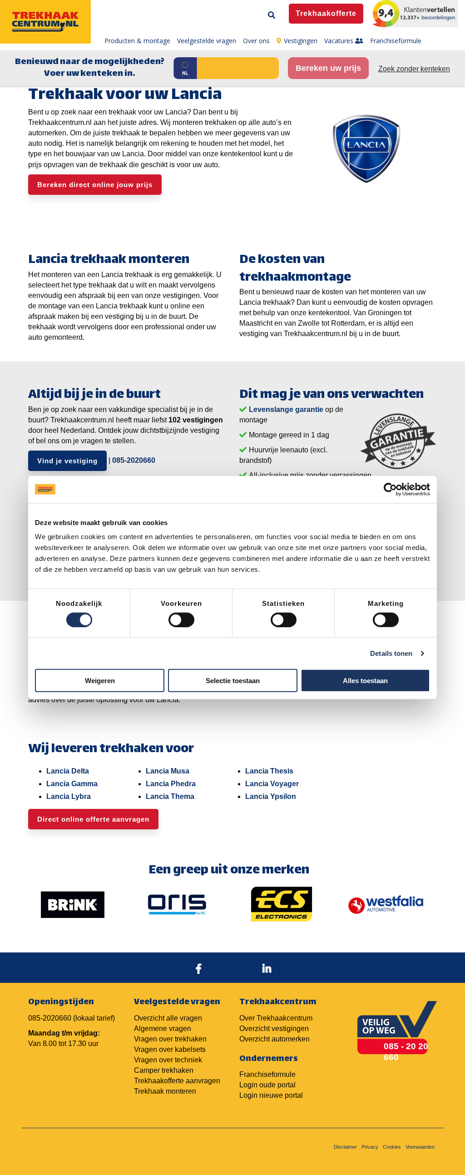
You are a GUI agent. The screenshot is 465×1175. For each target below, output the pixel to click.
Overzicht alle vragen (168, 1018)
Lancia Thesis (269, 771)
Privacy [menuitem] (369, 1147)
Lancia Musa (167, 771)
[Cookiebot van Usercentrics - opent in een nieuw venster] (390, 489)
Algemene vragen (162, 1028)
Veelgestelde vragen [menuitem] (206, 40)
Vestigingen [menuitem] (300, 40)
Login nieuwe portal (271, 1095)
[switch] (181, 619)
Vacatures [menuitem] (339, 40)
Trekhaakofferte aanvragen (177, 1081)
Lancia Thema (170, 796)
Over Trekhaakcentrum (275, 1018)
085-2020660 (133, 460)
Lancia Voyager (272, 784)
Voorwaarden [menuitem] (420, 1147)
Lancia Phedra (171, 784)
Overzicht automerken (274, 1039)
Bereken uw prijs (328, 68)
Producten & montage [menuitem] (137, 40)
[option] (72, 904)
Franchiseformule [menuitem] (395, 40)
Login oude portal (267, 1085)
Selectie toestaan (233, 680)
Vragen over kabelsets (170, 1049)
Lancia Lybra (68, 796)
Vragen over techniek (168, 1060)
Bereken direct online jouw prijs (95, 184)
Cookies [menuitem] (392, 1147)
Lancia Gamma (72, 784)
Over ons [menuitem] (256, 40)
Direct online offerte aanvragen (93, 819)
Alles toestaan (365, 680)
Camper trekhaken (163, 1070)
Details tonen (391, 653)
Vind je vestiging (67, 461)
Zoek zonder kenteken (414, 69)
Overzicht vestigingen (274, 1028)
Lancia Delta (67, 771)
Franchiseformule (267, 1074)
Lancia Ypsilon (270, 796)
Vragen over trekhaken (170, 1039)
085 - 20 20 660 (406, 1051)
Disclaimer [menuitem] (345, 1147)
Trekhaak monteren (165, 1091)
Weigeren (100, 680)
